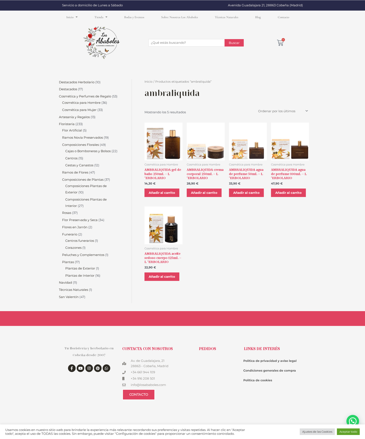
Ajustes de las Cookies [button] (317, 431)
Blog (258, 17)
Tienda (98, 17)
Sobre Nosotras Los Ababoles (179, 17)
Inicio (70, 17)
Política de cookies (257, 380)
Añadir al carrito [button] (162, 193)
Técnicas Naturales (226, 17)
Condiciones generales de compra (269, 370)
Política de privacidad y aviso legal (270, 361)
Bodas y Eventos (134, 17)
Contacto (283, 17)
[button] (352, 421)
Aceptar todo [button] (348, 431)
